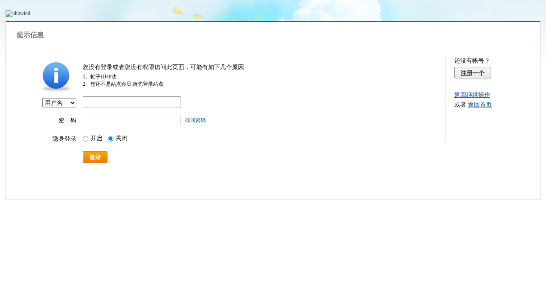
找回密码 (195, 120)
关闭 (122, 138)
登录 (95, 157)
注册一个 (473, 73)
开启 (96, 138)
